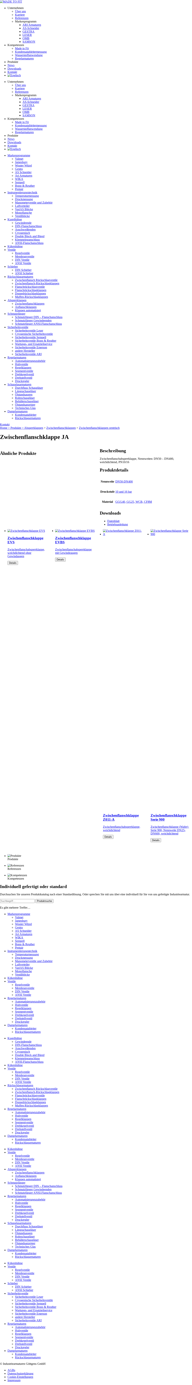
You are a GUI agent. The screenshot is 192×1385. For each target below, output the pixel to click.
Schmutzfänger (16, 313)
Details (12, 563)
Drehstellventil (23, 377)
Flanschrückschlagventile (30, 286)
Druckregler (22, 381)
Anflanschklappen (26, 307)
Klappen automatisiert (28, 310)
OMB (25, 38)
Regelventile (22, 253)
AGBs (11, 1370)
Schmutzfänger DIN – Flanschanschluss (38, 317)
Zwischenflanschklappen (29, 303)
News (11, 65)
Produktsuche (44, 901)
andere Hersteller (25, 350)
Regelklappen (23, 367)
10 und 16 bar (123, 491)
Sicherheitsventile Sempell (30, 337)
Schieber (13, 266)
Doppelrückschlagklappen (30, 293)
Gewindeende (23, 222)
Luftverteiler (22, 206)
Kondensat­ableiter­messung (31, 51)
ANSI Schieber (24, 273)
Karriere (20, 14)
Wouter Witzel (23, 165)
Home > (5, 427)
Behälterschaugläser (27, 401)
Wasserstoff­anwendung (29, 55)
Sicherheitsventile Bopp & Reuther (35, 340)
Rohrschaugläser (25, 397)
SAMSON (28, 41)
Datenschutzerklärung (20, 1373)
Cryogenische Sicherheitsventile (34, 333)
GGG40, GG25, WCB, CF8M (133, 501)
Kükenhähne (15, 246)
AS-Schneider (30, 28)
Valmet (19, 158)
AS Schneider (23, 172)
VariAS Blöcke (24, 209)
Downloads (14, 68)
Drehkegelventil (24, 374)
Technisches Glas (25, 408)
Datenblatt (113, 521)
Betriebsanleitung (117, 524)
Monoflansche (23, 212)
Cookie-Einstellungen (20, 1376)
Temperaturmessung (27, 195)
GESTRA (28, 31)
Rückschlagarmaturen (28, 418)
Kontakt (12, 72)
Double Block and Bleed (29, 236)
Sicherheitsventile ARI (28, 354)
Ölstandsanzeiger (25, 404)
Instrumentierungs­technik (22, 192)
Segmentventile (24, 371)
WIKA (19, 179)
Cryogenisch (22, 232)
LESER (27, 34)
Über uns (20, 11)
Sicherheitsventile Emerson (31, 347)
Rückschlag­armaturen (20, 276)
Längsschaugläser (25, 391)
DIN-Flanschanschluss (28, 226)
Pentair (19, 189)
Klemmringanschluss (27, 239)
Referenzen (21, 18)
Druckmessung (24, 199)
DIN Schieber (23, 269)
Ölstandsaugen (23, 394)
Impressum (14, 1380)
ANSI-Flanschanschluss (29, 243)
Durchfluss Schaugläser (29, 387)
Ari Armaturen (23, 175)
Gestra (19, 168)
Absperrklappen (17, 300)
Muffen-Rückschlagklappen (31, 296)
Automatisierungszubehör (30, 360)
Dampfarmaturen (18, 411)
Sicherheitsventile (18, 327)
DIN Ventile (22, 259)
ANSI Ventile (23, 263)
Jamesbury (21, 162)
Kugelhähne (15, 219)
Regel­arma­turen (24, 58)
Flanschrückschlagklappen (30, 290)
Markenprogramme (19, 155)
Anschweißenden (25, 229)
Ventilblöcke (22, 216)
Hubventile (21, 364)
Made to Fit (22, 48)
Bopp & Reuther (25, 185)
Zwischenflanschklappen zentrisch (99, 427)
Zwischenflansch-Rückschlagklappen (37, 283)
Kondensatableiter (25, 414)
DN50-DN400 (124, 481)
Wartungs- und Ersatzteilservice (33, 344)
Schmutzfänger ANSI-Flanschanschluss (38, 323)
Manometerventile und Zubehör (33, 202)
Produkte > (17, 427)
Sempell (20, 182)
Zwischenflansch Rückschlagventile (36, 280)
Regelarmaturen (17, 357)
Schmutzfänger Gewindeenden (33, 320)
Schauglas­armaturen (19, 384)
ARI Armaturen (31, 24)
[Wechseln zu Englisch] (14, 75)
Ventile (12, 249)
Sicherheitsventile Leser (29, 330)
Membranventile (24, 256)
